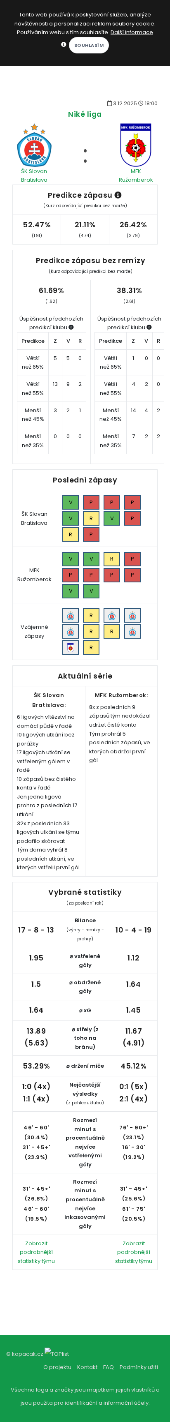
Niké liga (85, 114)
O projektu (57, 1367)
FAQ (108, 1367)
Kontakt (87, 1367)
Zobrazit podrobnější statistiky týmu (36, 1252)
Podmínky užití (139, 1367)
